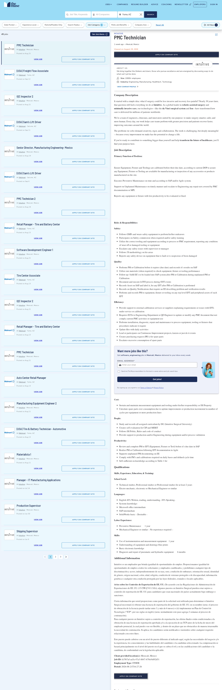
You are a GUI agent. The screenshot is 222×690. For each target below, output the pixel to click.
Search (150, 15)
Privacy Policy (159, 388)
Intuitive (22, 49)
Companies (122, 4)
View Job (38, 59)
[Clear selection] (141, 14)
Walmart (22, 75)
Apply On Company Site (83, 59)
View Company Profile (126, 87)
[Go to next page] (66, 557)
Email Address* (126, 361)
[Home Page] (11, 5)
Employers (200, 4)
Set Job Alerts (98, 34)
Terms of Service (146, 388)
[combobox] (80, 14)
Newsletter (181, 4)
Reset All (160, 25)
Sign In (214, 4)
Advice (154, 4)
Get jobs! (157, 379)
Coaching (166, 4)
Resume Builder (139, 4)
